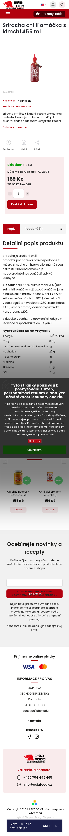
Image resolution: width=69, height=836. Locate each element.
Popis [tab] (11, 229)
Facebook (29, 736)
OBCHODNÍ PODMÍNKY (34, 693)
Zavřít (54, 155)
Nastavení (34, 440)
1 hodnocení (24, 101)
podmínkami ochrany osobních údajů (34, 594)
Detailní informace (15, 127)
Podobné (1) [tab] (34, 229)
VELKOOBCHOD (34, 705)
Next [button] (64, 461)
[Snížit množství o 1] (10, 193)
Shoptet (29, 817)
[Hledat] (62, 4)
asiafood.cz (37, 736)
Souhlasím (34, 450)
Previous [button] (5, 461)
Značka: (17, 106)
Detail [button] (18, 509)
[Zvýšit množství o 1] (27, 193)
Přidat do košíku (22, 204)
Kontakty (34, 699)
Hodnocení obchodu (35, 711)
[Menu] (7, 13)
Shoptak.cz (48, 817)
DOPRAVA (34, 688)
